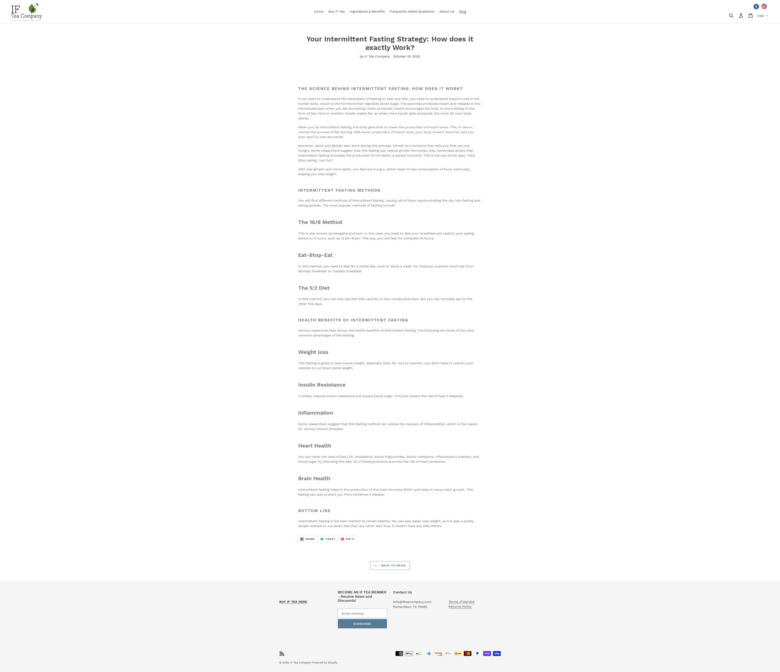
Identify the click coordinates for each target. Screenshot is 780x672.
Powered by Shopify (324, 662)
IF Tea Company (300, 662)
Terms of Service (461, 602)
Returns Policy (460, 606)
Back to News (393, 565)
